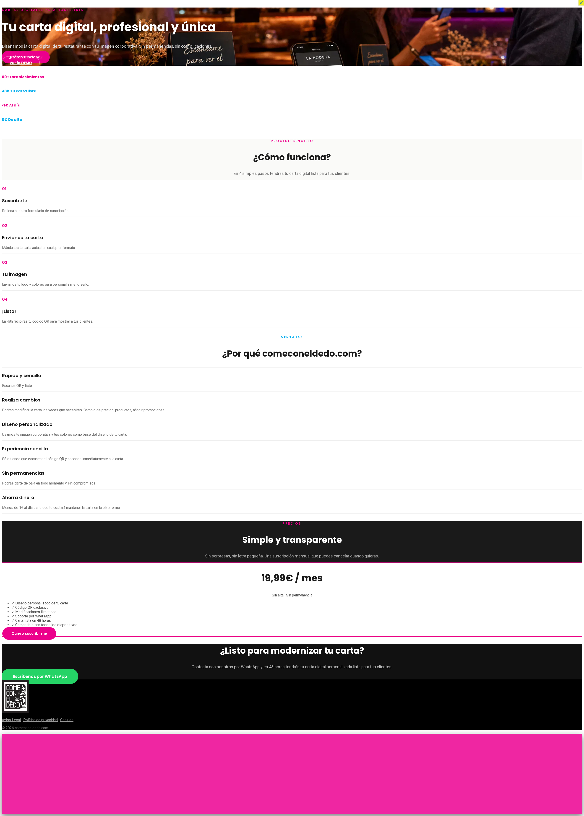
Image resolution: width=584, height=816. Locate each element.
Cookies (66, 720)
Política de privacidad (40, 720)
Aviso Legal (11, 720)
